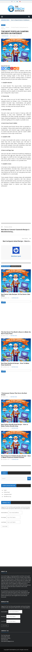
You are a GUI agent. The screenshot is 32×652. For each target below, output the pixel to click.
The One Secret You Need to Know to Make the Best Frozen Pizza (16, 332)
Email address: (4, 512)
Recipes (3, 25)
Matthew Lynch (5, 35)
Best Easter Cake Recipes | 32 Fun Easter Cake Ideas (15, 295)
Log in (5, 490)
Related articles (6, 266)
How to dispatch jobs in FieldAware (20, 20)
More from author (16, 266)
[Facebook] (2, 68)
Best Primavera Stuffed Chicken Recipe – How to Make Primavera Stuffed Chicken (16, 456)
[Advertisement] (16, 204)
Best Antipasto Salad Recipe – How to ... (17, 241)
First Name (3, 517)
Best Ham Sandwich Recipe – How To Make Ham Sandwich (15, 364)
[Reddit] (14, 68)
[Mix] (17, 68)
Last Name (3, 522)
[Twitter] (5, 68)
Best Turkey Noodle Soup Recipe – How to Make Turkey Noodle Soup (14, 425)
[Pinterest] (11, 68)
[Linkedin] (8, 68)
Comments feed (7, 494)
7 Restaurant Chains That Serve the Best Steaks (14, 394)
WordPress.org (7, 496)
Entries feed (7, 492)
